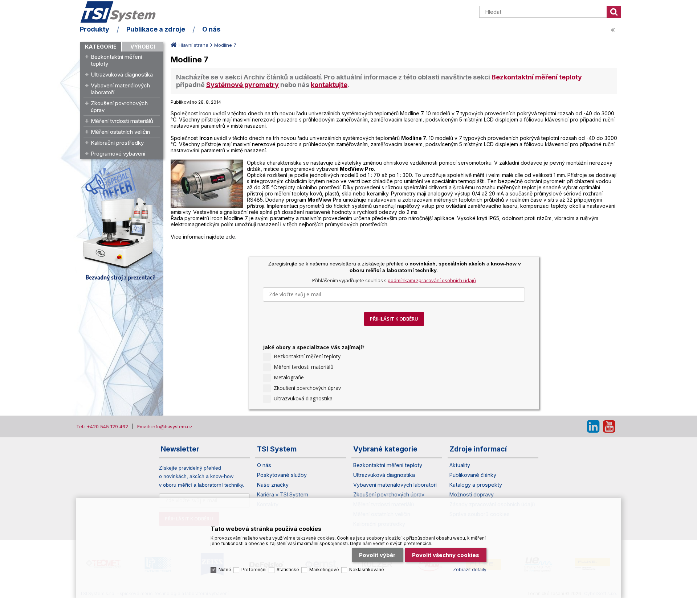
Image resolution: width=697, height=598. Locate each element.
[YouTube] (609, 426)
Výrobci (142, 47)
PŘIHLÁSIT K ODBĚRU (394, 319)
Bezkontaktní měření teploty (116, 60)
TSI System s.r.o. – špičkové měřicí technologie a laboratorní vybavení (121, 12)
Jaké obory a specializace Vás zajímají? (313, 347)
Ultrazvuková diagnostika (122, 74)
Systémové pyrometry (242, 84)
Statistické (288, 569)
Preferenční (253, 569)
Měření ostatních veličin (120, 131)
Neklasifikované (366, 569)
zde (230, 237)
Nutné (225, 569)
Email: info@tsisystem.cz (164, 426)
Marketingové (324, 569)
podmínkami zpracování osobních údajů (432, 280)
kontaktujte (329, 84)
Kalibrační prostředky (117, 142)
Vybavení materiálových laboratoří (120, 89)
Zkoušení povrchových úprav (119, 107)
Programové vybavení (118, 153)
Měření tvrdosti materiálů (122, 120)
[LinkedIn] (593, 426)
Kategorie (101, 47)
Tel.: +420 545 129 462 (102, 426)
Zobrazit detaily (469, 569)
